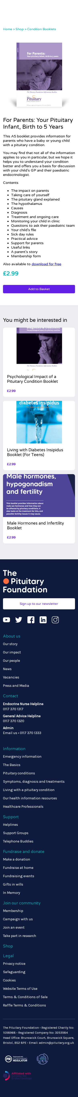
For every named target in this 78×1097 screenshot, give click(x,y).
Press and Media (16, 685)
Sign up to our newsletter (39, 604)
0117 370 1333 (30, 733)
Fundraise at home (18, 867)
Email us (10, 733)
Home (7, 29)
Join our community (22, 903)
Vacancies (11, 677)
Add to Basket (39, 289)
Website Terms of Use (20, 988)
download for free (46, 264)
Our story (10, 644)
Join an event (14, 927)
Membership (13, 911)
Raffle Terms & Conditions (24, 1005)
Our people (11, 660)
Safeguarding (14, 972)
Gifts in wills (13, 884)
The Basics (11, 765)
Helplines (10, 824)
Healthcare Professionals (23, 806)
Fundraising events (18, 876)
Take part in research (19, 936)
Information (14, 749)
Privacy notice (14, 963)
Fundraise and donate (23, 851)
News (7, 669)
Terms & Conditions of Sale (25, 997)
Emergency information (22, 756)
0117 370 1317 (13, 709)
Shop (20, 29)
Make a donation (16, 859)
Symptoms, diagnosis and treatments (34, 781)
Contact (10, 696)
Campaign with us (18, 919)
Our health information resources (30, 798)
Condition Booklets (41, 29)
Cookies (9, 980)
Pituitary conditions (19, 773)
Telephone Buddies (18, 841)
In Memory (11, 893)
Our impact (12, 652)
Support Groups (15, 833)
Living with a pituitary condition (29, 790)
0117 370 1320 (13, 721)
